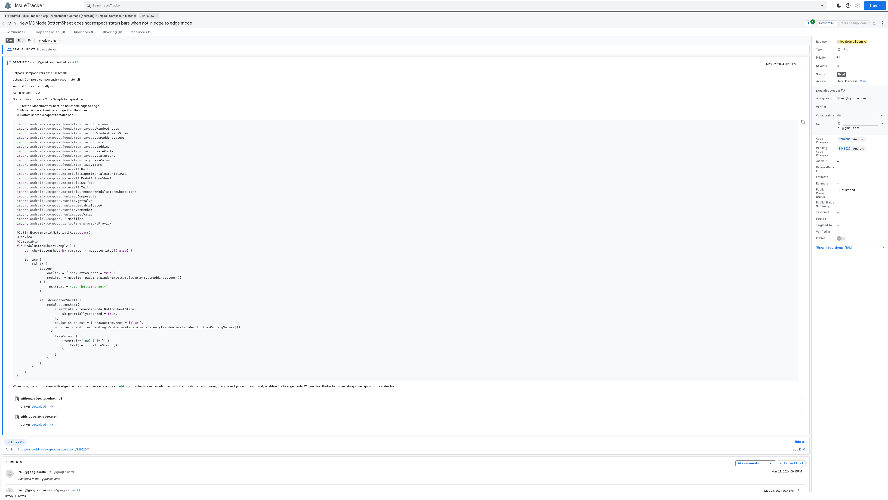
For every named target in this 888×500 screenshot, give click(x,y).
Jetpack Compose (110, 16)
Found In (821, 218)
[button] (850, 49)
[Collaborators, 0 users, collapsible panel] (860, 115)
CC (818, 123)
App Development (54, 16)
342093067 (147, 16)
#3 (804, 449)
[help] (848, 5)
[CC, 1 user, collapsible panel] (860, 124)
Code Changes (822, 140)
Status (820, 74)
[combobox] (456, 5)
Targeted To (824, 225)
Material (130, 16)
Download (39, 406)
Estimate (822, 177)
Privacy (8, 496)
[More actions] (882, 23)
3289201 (851, 139)
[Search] (89, 5)
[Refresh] (9, 23)
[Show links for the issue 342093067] (157, 16)
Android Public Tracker (24, 16)
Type (819, 49)
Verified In (823, 231)
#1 (76, 62)
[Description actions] (802, 64)
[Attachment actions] (802, 398)
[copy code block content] (803, 122)
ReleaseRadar (825, 169)
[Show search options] (822, 5)
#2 (78, 490)
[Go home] (3, 23)
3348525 (851, 148)
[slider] (812, 264)
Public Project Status (821, 193)
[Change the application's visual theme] (839, 5)
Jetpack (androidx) (81, 16)
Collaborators (825, 115)
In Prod (821, 238)
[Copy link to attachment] (52, 406)
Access (821, 81)
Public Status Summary (825, 204)
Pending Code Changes (822, 151)
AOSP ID (822, 161)
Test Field (822, 212)
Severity (821, 66)
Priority (821, 57)
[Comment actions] (798, 490)
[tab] (17, 32)
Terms (22, 496)
